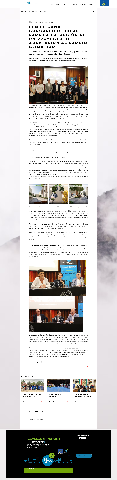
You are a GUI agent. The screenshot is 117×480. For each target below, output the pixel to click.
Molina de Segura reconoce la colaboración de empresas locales (57, 396)
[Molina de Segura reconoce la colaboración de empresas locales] (58, 385)
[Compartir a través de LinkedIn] (37, 362)
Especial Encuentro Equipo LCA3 (38, 11)
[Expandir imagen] (38, 194)
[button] (94, 11)
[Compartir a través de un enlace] (41, 362)
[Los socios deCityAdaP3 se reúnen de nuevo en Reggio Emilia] (84, 385)
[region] (48, 453)
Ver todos (23, 11)
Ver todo (94, 376)
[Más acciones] (87, 22)
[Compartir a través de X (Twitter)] (33, 362)
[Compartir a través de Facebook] (30, 362)
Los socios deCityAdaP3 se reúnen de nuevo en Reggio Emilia (84, 396)
